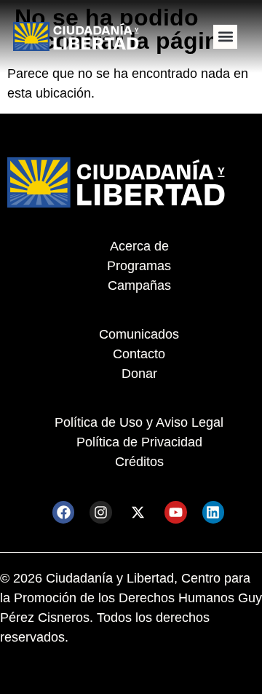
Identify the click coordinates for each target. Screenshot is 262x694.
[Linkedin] (213, 512)
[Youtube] (175, 512)
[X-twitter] (138, 512)
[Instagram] (100, 512)
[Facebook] (63, 512)
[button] (225, 37)
